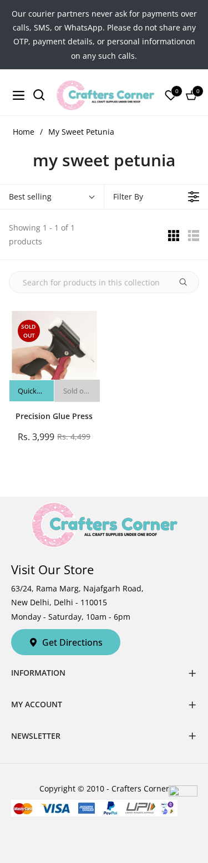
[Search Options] (187, 282)
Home (23, 131)
